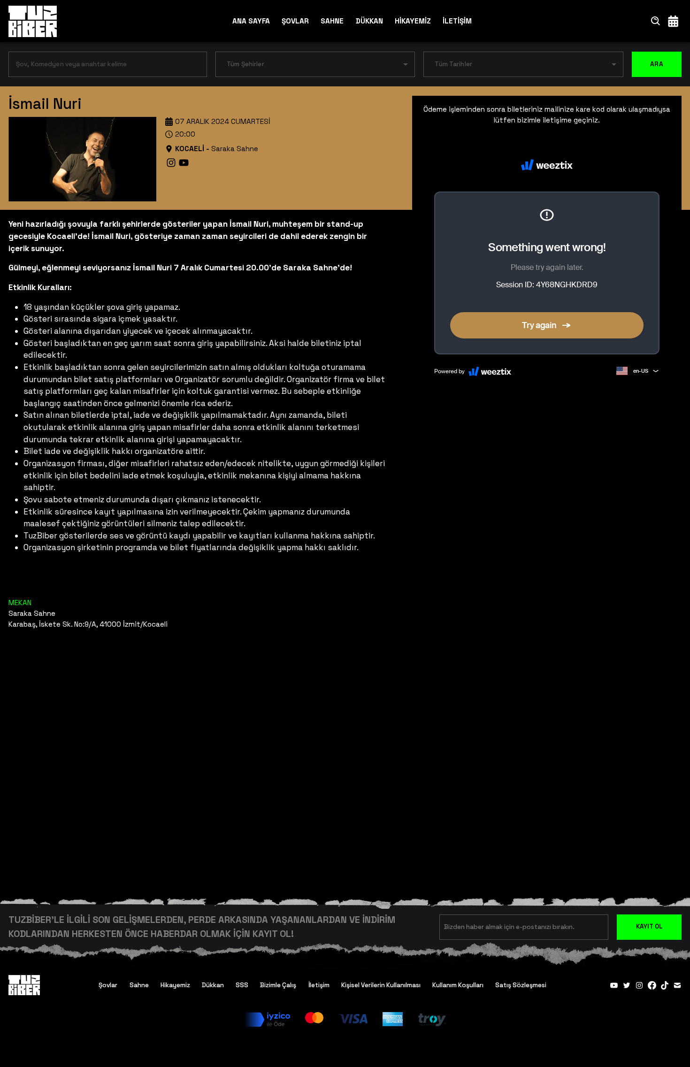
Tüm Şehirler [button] (245, 64)
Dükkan (213, 985)
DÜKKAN (369, 20)
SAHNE (332, 20)
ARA (656, 64)
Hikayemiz (175, 985)
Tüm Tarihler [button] (453, 64)
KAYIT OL (649, 926)
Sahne (139, 985)
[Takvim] (673, 21)
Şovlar (108, 985)
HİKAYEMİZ (413, 20)
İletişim (319, 985)
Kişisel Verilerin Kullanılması (381, 985)
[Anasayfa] (32, 21)
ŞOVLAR (295, 20)
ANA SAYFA (251, 20)
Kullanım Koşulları (457, 985)
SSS (242, 985)
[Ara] (655, 21)
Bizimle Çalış (278, 985)
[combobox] (100, 66)
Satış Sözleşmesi (520, 985)
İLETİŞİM (457, 20)
